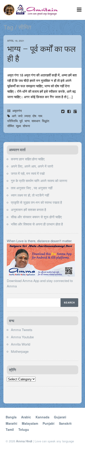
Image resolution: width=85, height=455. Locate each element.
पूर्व (21, 120)
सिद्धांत (45, 120)
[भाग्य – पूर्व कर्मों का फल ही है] (69, 111)
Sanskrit (65, 423)
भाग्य (27, 120)
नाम (40, 116)
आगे (14, 116)
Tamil (10, 429)
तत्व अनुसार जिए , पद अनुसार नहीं (31, 187)
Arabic (26, 417)
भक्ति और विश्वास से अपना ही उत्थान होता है (37, 224)
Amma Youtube (22, 336)
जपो (20, 116)
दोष (34, 116)
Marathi (11, 423)
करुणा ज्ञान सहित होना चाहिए (28, 158)
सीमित (10, 125)
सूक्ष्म (18, 125)
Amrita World (20, 344)
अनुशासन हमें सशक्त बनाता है (28, 209)
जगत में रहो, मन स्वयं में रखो (28, 173)
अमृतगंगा (17, 110)
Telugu (23, 429)
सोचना (26, 125)
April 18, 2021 (15, 40)
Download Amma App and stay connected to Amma (40, 283)
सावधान (36, 120)
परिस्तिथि (12, 120)
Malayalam (30, 423)
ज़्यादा (27, 116)
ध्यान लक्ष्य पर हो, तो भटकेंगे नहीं (30, 195)
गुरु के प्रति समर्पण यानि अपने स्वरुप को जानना (39, 180)
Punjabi (48, 423)
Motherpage (20, 351)
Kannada (42, 417)
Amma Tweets (21, 329)
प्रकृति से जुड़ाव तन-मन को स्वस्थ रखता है (36, 202)
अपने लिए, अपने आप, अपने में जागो (32, 166)
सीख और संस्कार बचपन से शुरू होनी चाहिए (36, 216)
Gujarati (60, 417)
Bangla (11, 417)
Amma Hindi (24, 441)
